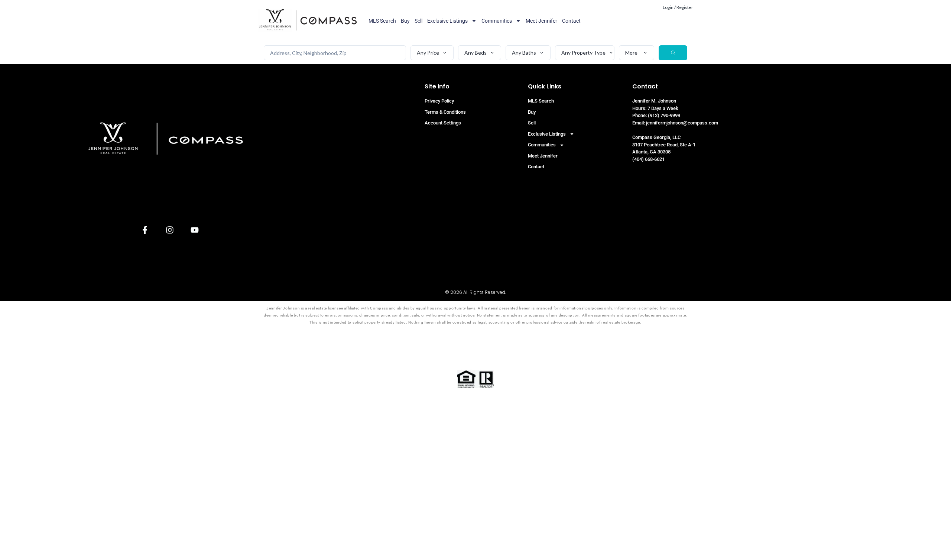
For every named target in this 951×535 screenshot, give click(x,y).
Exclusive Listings (447, 21)
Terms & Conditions (445, 112)
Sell (418, 21)
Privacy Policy (439, 101)
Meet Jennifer (541, 21)
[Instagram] (169, 229)
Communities (496, 21)
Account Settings (443, 123)
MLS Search (382, 21)
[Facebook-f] (144, 229)
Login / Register (678, 7)
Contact (571, 21)
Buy (405, 21)
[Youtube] (194, 229)
